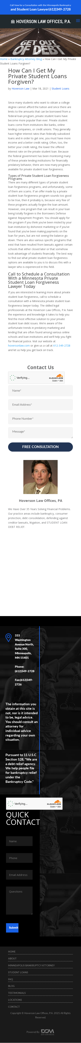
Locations (15, 1000)
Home (4, 59)
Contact (14, 1007)
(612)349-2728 (60, 9)
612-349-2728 (62, 345)
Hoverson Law (20, 88)
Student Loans (60, 88)
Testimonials (17, 993)
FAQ (10, 979)
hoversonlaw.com (19, 345)
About (12, 959)
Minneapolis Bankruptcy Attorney (31, 965)
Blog (11, 986)
